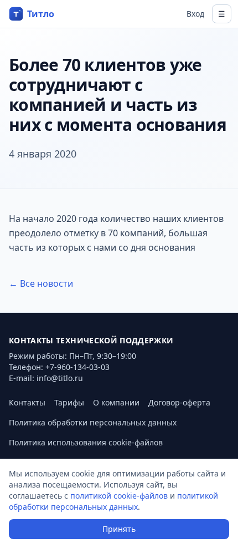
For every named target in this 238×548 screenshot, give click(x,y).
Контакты (27, 402)
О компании (116, 402)
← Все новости (41, 283)
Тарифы (69, 402)
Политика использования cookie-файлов (86, 442)
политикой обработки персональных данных (113, 501)
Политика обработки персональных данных (93, 422)
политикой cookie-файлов (119, 495)
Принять (119, 529)
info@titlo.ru (60, 378)
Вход (195, 13)
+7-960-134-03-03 (77, 367)
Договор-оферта (179, 402)
